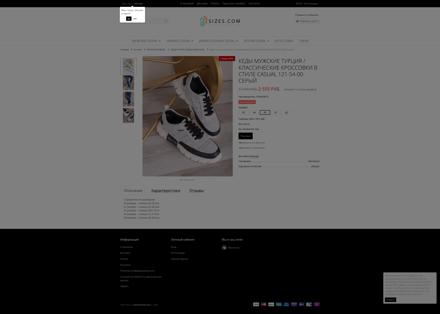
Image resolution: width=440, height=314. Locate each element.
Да (129, 18)
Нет (135, 18)
